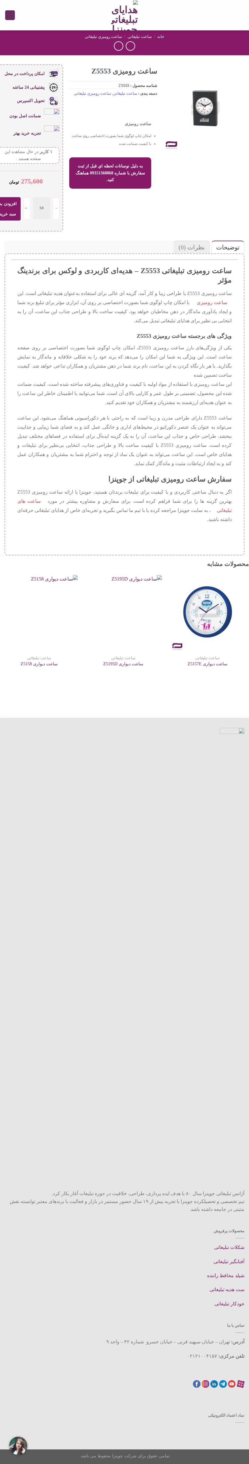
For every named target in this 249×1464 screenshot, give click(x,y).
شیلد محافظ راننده (225, 1275)
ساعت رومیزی (212, 302)
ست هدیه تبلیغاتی (227, 1289)
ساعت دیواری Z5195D (123, 664)
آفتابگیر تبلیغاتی (228, 1261)
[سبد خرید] (10, 15)
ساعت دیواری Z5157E (207, 664)
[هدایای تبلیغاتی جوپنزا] (124, 15)
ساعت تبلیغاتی (140, 36)
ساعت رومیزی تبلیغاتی (103, 36)
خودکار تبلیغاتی (229, 1303)
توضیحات (228, 247)
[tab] (227, 247)
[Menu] (240, 15)
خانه (160, 36)
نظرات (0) (192, 247)
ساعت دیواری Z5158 (39, 664)
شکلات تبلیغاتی (229, 1247)
